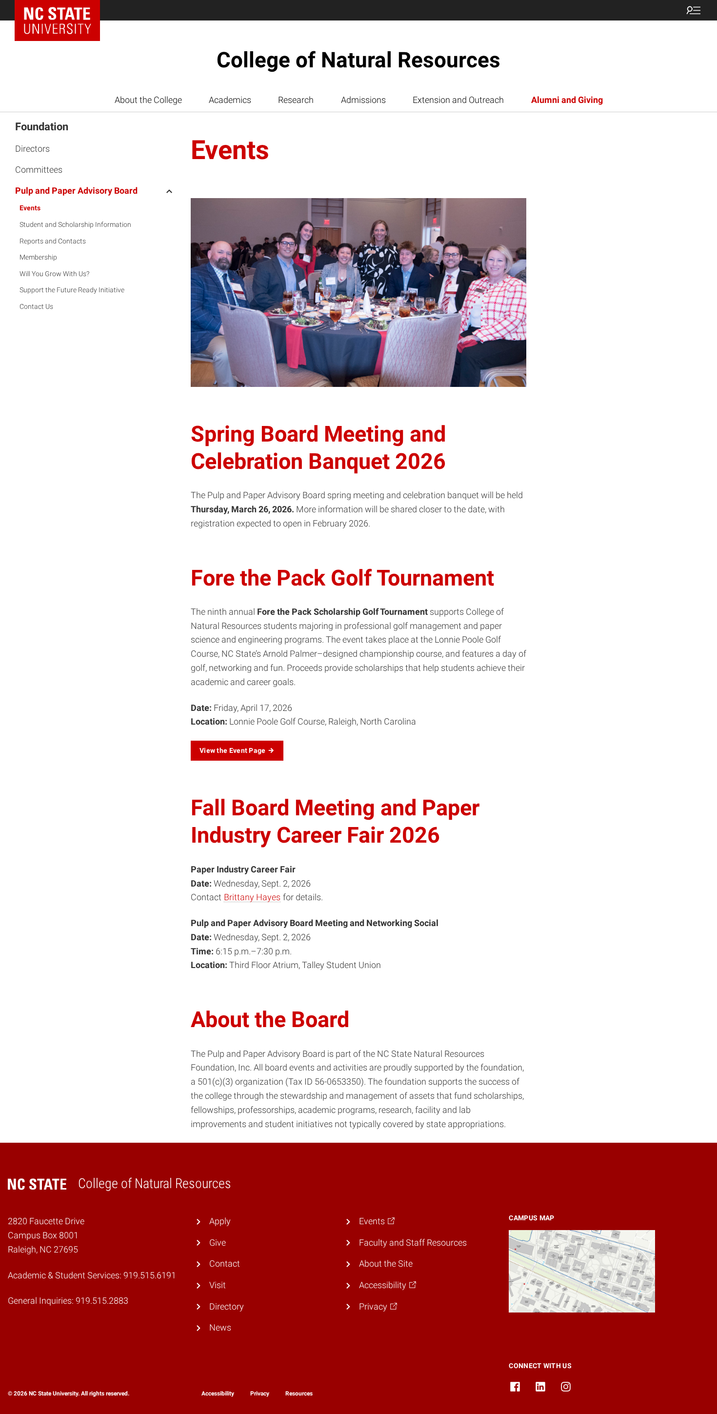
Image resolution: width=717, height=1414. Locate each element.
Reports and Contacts (53, 241)
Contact (224, 1263)
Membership (38, 257)
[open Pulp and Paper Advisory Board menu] (169, 190)
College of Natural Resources (358, 60)
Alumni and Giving (567, 100)
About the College (148, 100)
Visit (217, 1285)
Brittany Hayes (252, 897)
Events (30, 208)
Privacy (259, 1393)
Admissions (363, 100)
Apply (220, 1221)
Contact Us (36, 306)
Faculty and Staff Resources (413, 1242)
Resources (299, 1393)
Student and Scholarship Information (75, 224)
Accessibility (217, 1393)
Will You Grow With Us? (54, 274)
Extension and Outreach (458, 100)
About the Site (386, 1263)
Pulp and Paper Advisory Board (76, 190)
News (220, 1327)
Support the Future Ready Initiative (72, 290)
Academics (230, 100)
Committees (38, 169)
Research (296, 100)
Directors (32, 148)
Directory (226, 1306)
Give (217, 1242)
